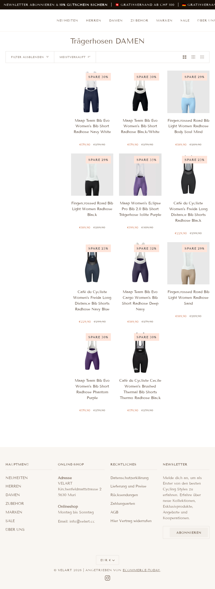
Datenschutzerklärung (129, 478)
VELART (65, 570)
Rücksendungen (124, 495)
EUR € (105, 560)
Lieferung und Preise (128, 486)
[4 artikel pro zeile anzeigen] (203, 57)
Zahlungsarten (122, 503)
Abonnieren (188, 532)
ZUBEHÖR (15, 503)
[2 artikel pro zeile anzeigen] (184, 57)
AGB (114, 512)
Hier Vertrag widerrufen (131, 521)
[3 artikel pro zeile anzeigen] (193, 57)
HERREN (13, 486)
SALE (10, 521)
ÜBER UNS (15, 529)
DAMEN (13, 495)
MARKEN (14, 512)
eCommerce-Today (141, 570)
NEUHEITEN (17, 478)
